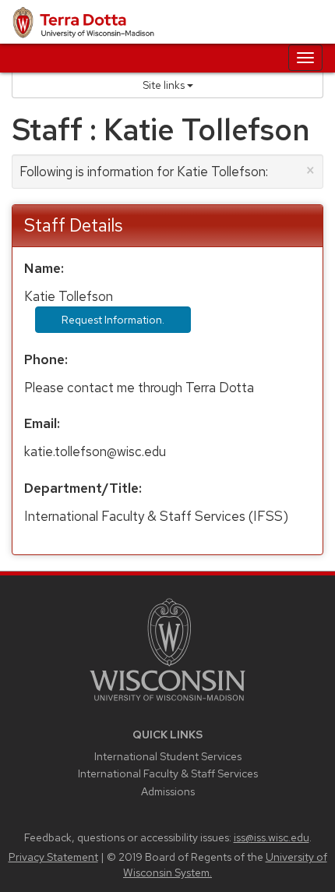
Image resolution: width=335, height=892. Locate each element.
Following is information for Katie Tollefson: (167, 170)
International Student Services (168, 756)
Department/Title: (83, 488)
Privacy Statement (53, 857)
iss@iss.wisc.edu (271, 837)
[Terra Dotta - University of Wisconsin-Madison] (167, 22)
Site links (165, 85)
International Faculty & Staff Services (168, 773)
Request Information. (113, 320)
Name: (44, 268)
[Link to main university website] (167, 703)
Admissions (168, 791)
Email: (42, 423)
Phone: (46, 359)
